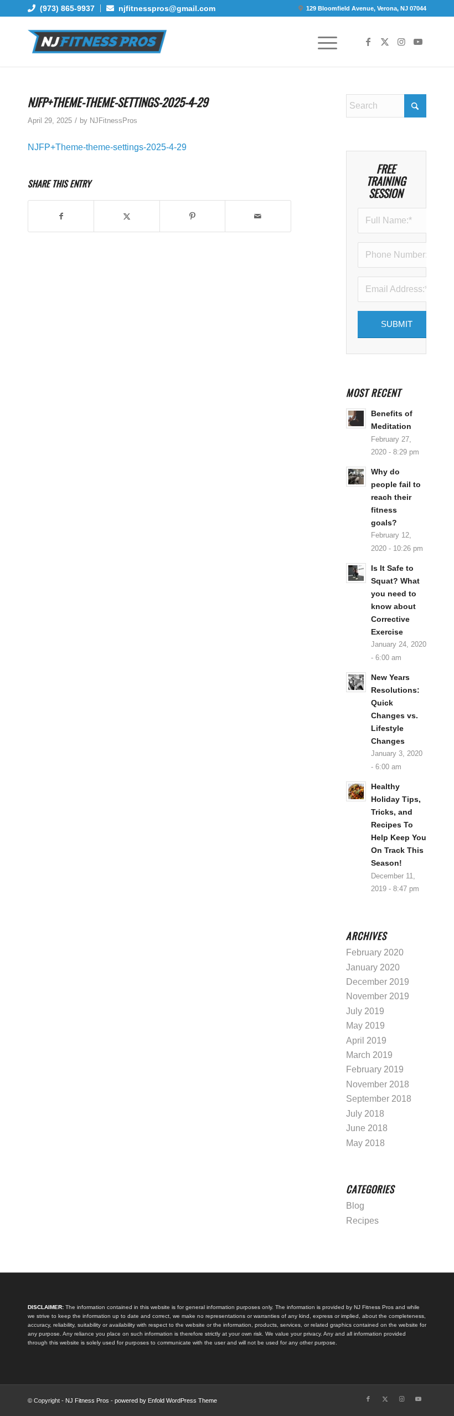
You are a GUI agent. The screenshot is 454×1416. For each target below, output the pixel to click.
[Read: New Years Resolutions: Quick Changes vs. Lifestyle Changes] (356, 682)
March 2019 (369, 1055)
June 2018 (367, 1128)
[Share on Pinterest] (192, 216)
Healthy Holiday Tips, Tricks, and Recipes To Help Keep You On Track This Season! (398, 825)
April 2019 (366, 1040)
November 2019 (377, 996)
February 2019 (375, 1069)
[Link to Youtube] (418, 41)
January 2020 (373, 967)
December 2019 (377, 981)
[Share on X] (126, 216)
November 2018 (377, 1084)
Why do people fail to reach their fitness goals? (396, 498)
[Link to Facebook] (368, 41)
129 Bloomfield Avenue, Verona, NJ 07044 (366, 8)
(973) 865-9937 (65, 8)
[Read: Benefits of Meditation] (356, 418)
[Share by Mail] (257, 216)
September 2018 (378, 1098)
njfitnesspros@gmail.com (164, 8)
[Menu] (322, 42)
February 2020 (375, 952)
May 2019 (365, 1025)
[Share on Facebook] (61, 216)
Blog (355, 1205)
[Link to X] (384, 41)
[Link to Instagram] (401, 41)
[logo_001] (97, 42)
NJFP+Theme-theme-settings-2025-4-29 (107, 147)
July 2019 (365, 1011)
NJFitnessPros (113, 120)
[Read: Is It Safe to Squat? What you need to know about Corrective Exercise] (356, 573)
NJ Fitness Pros (87, 1400)
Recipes (362, 1220)
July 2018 (365, 1113)
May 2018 (365, 1143)
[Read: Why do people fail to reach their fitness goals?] (356, 477)
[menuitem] (64, 8)
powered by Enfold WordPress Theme (166, 1400)
